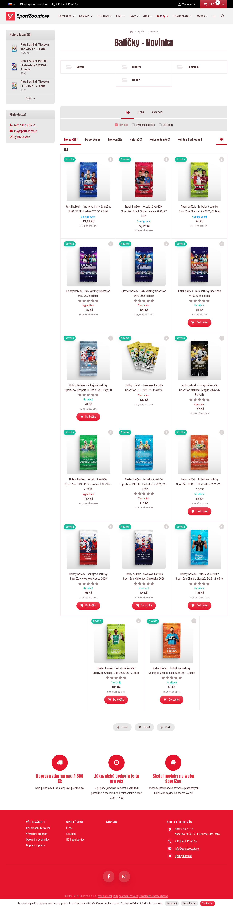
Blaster (136, 67)
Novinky (112, 822)
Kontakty (71, 834)
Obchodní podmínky (37, 839)
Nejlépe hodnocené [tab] (189, 139)
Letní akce (65, 16)
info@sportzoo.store (25, 131)
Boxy (133, 16)
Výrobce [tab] (157, 112)
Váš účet (187, 4)
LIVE (119, 16)
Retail (80, 67)
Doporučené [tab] (92, 139)
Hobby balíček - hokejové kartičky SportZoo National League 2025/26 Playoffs (199, 390)
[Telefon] (170, 841)
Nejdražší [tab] (136, 139)
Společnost (75, 822)
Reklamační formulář (38, 828)
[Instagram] (124, 876)
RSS (115, 896)
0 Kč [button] (214, 4)
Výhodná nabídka (145, 125)
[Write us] (170, 856)
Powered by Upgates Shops (153, 896)
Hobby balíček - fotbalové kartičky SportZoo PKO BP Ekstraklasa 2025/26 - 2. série (88, 484)
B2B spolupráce (75, 839)
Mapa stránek (105, 896)
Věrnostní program (36, 834)
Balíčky (163, 17)
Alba (146, 16)
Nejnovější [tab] (70, 139)
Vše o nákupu (35, 822)
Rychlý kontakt (22, 137)
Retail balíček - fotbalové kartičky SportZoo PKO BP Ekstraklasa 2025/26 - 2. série (199, 484)
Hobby (136, 80)
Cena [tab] (141, 112)
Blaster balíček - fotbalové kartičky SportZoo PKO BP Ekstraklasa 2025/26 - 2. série (144, 484)
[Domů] (27, 16)
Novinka (123, 125)
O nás (69, 828)
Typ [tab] (127, 112)
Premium (193, 67)
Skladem (168, 125)
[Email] (170, 848)
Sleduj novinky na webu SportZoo (173, 778)
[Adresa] (170, 829)
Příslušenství (181, 16)
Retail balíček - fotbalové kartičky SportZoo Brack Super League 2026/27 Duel (144, 211)
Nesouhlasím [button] (189, 903)
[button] (223, 4)
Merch (201, 16)
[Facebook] (108, 876)
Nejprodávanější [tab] (159, 139)
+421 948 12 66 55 (24, 125)
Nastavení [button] (172, 903)
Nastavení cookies (128, 896)
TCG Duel (103, 16)
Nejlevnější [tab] (115, 139)
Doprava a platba (35, 845)
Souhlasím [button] (207, 903)
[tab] (221, 139)
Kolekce (84, 16)
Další (28, 98)
